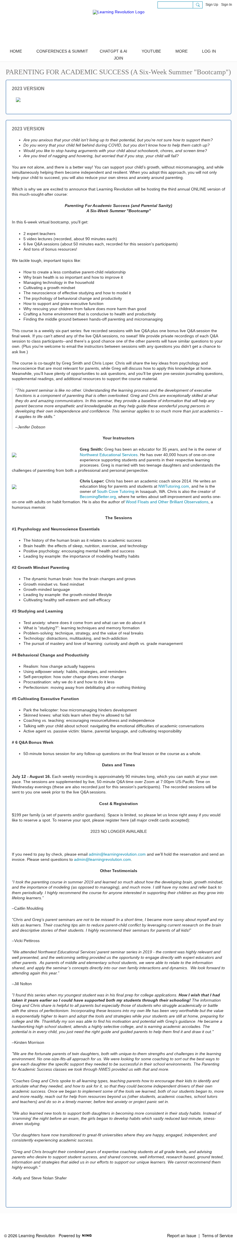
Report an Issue (181, 1235)
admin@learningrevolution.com (117, 854)
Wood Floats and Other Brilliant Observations (167, 502)
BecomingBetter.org (98, 496)
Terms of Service (217, 1235)
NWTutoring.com (173, 486)
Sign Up (211, 5)
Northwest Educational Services (109, 454)
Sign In (226, 5)
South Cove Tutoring (115, 491)
